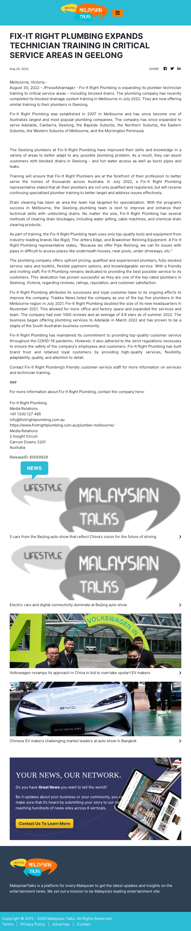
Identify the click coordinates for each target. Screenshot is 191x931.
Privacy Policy (33, 924)
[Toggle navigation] (117, 13)
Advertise (61, 924)
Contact (16, 367)
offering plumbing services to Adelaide (75, 320)
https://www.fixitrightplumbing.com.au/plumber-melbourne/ (62, 425)
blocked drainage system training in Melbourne (76, 98)
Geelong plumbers (34, 149)
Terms (7, 924)
